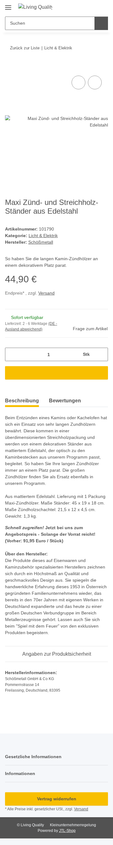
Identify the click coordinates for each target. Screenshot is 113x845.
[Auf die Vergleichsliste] (78, 82)
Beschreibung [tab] (22, 400)
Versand (46, 293)
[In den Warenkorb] (10, 67)
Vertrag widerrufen (56, 798)
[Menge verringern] (12, 354)
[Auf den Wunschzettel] (95, 82)
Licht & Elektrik (43, 235)
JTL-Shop (67, 830)
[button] (83, 7)
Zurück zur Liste (25, 48)
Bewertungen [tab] (65, 400)
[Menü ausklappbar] (8, 5)
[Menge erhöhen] (101, 354)
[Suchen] (101, 23)
